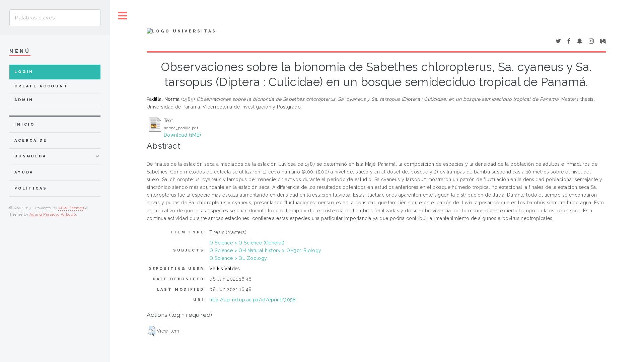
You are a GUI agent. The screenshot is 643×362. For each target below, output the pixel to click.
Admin (23, 100)
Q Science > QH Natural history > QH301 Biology (265, 250)
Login (23, 72)
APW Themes (71, 208)
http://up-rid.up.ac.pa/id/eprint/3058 (252, 299)
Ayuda (23, 172)
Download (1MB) (182, 135)
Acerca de (30, 140)
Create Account (41, 86)
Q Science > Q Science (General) (246, 242)
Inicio (24, 124)
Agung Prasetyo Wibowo (52, 214)
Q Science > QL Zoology (238, 258)
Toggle (122, 16)
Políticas (30, 188)
